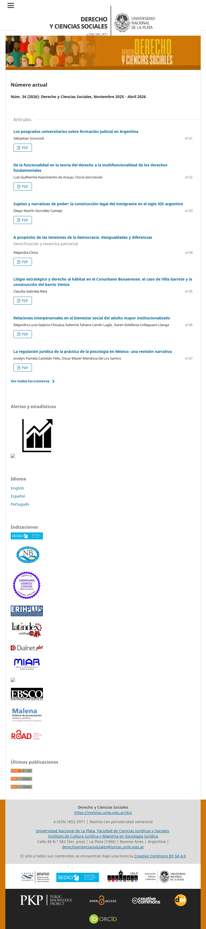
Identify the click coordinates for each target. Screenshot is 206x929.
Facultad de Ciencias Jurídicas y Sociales (133, 830)
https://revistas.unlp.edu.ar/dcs (103, 812)
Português (20, 504)
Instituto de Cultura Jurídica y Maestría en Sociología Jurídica (103, 836)
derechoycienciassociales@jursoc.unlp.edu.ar (103, 846)
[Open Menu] (10, 5)
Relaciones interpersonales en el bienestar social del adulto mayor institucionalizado (91, 317)
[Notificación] (13, 456)
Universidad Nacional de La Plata (65, 830)
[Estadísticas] (38, 456)
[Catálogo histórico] (27, 637)
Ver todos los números (30, 381)
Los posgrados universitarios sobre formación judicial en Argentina (75, 131)
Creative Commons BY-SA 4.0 (160, 856)
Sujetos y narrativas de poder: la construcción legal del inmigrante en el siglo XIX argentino (98, 203)
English (17, 488)
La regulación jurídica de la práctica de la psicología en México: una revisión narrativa (92, 351)
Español (18, 496)
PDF (24, 147)
